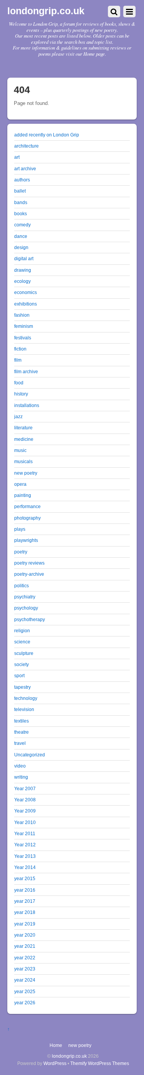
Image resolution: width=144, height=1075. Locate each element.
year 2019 (24, 923)
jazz (18, 416)
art (17, 157)
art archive (25, 168)
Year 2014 (25, 867)
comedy (22, 224)
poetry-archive (29, 574)
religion (22, 630)
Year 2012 (25, 844)
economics (25, 292)
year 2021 (24, 946)
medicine (23, 439)
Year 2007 (25, 788)
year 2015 (24, 878)
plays (19, 529)
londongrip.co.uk (69, 1055)
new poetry (25, 472)
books (20, 213)
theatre (21, 731)
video (20, 765)
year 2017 (24, 901)
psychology (26, 607)
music (20, 450)
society (21, 664)
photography (27, 517)
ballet (20, 190)
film (18, 359)
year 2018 (24, 912)
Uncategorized (29, 754)
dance (20, 236)
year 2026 (24, 1002)
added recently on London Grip (46, 134)
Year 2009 (25, 810)
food (18, 382)
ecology (22, 281)
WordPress (54, 1063)
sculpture (23, 653)
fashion (22, 314)
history (21, 393)
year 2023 (24, 968)
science (22, 641)
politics (21, 585)
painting (22, 495)
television (24, 709)
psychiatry (24, 596)
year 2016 (24, 889)
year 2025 (24, 991)
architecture (26, 145)
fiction (20, 348)
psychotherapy (29, 619)
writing (21, 776)
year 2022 (24, 957)
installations (26, 405)
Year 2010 (25, 822)
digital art (23, 258)
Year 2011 (24, 833)
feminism (23, 326)
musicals (23, 461)
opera (20, 484)
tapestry (22, 687)
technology (25, 698)
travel (20, 743)
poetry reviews (29, 562)
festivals (22, 337)
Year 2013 (25, 856)
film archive (26, 371)
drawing (22, 270)
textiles (21, 720)
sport (19, 675)
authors (22, 179)
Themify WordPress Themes (99, 1063)
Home (56, 1045)
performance (27, 506)
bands (20, 202)
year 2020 (24, 934)
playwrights (26, 540)
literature (23, 427)
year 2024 (24, 979)
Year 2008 (25, 799)
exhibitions (25, 303)
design (21, 247)
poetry (20, 551)
